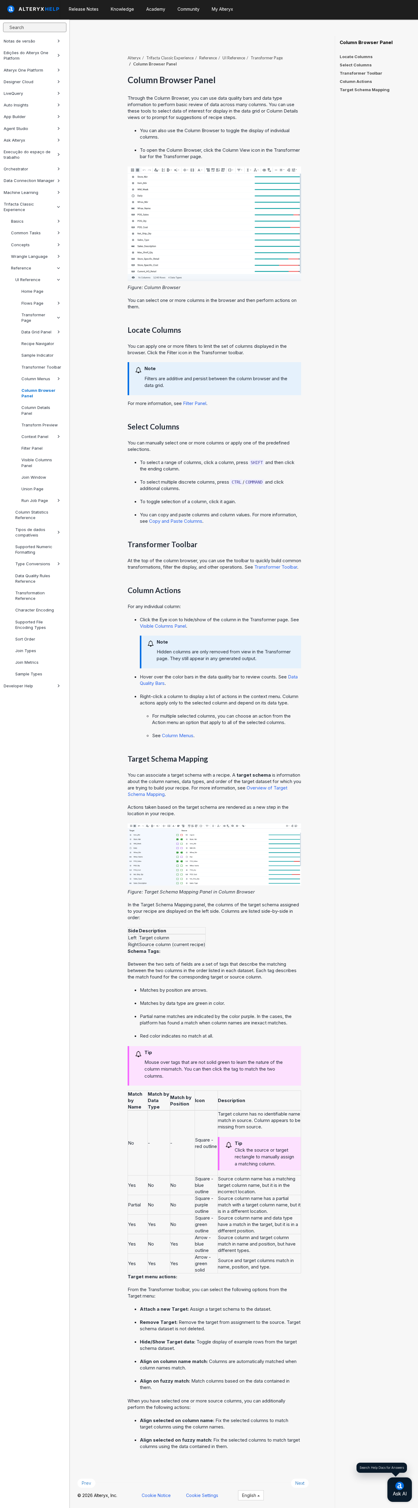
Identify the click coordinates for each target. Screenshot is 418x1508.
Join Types (25, 650)
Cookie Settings (202, 1495)
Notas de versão (19, 41)
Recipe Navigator (37, 343)
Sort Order (25, 639)
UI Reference (27, 279)
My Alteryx (222, 9)
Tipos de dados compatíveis (30, 532)
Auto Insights (16, 104)
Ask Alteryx (14, 140)
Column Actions (356, 81)
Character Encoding (34, 609)
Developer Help (18, 685)
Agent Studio (16, 128)
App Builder (15, 116)
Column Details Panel (35, 410)
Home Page (32, 291)
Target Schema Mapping (365, 89)
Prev (86, 1483)
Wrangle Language (29, 256)
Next (299, 1483)
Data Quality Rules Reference (32, 578)
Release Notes (84, 9)
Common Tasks (26, 232)
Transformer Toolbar (41, 367)
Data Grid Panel (36, 331)
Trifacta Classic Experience (19, 207)
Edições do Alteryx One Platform (26, 55)
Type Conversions (32, 563)
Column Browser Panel (38, 393)
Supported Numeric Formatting (33, 549)
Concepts (20, 244)
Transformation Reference (30, 595)
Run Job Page (34, 500)
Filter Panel (32, 448)
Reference (21, 268)
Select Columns (356, 64)
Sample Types (28, 673)
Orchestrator (16, 168)
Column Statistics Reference (31, 515)
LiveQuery (13, 93)
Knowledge (122, 9)
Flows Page (32, 303)
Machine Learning (21, 192)
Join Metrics (27, 662)
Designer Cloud (18, 81)
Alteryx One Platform (23, 70)
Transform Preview (39, 424)
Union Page (32, 488)
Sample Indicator (37, 355)
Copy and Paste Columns (175, 521)
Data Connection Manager (29, 180)
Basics (17, 221)
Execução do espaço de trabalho (27, 154)
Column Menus (35, 378)
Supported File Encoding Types (30, 624)
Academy (155, 9)
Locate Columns (356, 56)
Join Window (33, 477)
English (249, 1495)
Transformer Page (33, 317)
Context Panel (34, 436)
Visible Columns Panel (36, 462)
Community (188, 9)
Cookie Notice (156, 1495)
